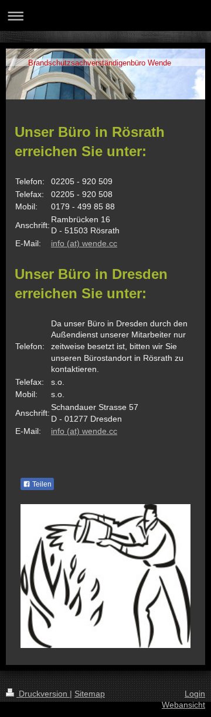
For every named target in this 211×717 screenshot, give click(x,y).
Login (195, 693)
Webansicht (183, 704)
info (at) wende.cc (84, 243)
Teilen (41, 484)
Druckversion (43, 693)
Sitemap (89, 693)
